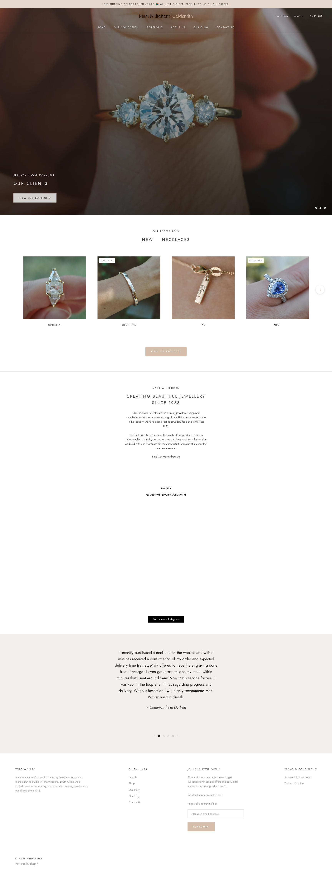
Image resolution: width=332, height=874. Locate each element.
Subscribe (201, 826)
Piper (277, 325)
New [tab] (147, 239)
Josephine (129, 325)
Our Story (134, 790)
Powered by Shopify (26, 864)
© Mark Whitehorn (29, 858)
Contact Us (226, 27)
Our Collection (126, 27)
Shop (132, 783)
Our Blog (200, 27)
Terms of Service (294, 783)
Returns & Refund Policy (298, 777)
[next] (320, 289)
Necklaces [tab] (176, 239)
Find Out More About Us (166, 456)
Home (101, 27)
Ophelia (54, 325)
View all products (166, 351)
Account (282, 16)
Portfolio (155, 27)
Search (298, 16)
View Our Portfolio (35, 197)
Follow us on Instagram (166, 619)
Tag (203, 325)
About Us (178, 27)
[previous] (12, 289)
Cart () (316, 16)
